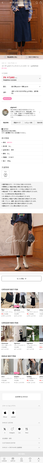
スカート (4, 63)
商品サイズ (17, 123)
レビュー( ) (28, 123)
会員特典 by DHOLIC (21, 397)
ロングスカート (12, 63)
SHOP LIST (13, 461)
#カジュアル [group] (7, 98)
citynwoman (4, 343)
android (13, 417)
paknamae (17, 310)
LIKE (30, 461)
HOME (21, 461)
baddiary (29, 376)
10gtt (2, 310)
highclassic (17, 343)
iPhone (5, 417)
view (39, 112)
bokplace (16, 376)
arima (2, 376)
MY (38, 461)
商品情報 (5, 123)
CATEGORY (4, 461)
